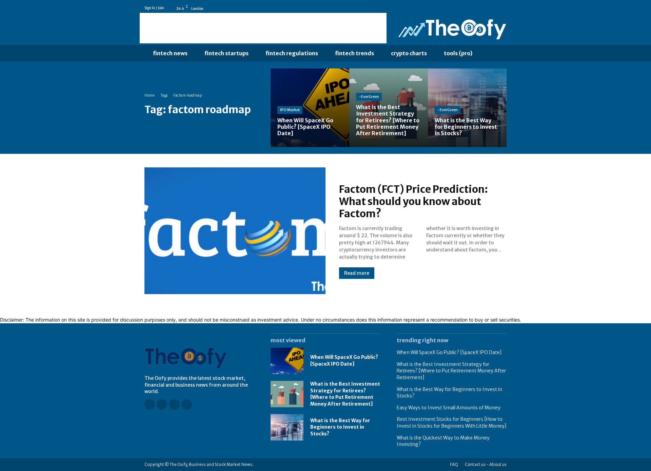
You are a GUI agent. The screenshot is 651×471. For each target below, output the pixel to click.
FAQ (454, 464)
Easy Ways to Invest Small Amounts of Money (448, 408)
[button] (494, 53)
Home (149, 95)
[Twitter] (503, 8)
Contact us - (477, 464)
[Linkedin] (494, 8)
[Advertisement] (263, 28)
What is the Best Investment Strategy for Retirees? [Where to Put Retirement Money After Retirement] (345, 394)
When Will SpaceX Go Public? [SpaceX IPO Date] (344, 360)
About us (498, 464)
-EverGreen (369, 96)
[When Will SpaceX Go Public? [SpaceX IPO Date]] (310, 107)
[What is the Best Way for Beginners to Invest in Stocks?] (467, 107)
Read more (356, 273)
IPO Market (290, 109)
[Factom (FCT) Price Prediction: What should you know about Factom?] (235, 230)
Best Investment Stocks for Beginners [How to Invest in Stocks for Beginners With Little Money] (452, 422)
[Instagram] (484, 8)
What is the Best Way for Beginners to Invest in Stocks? (340, 427)
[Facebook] (475, 8)
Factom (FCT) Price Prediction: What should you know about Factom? (413, 201)
